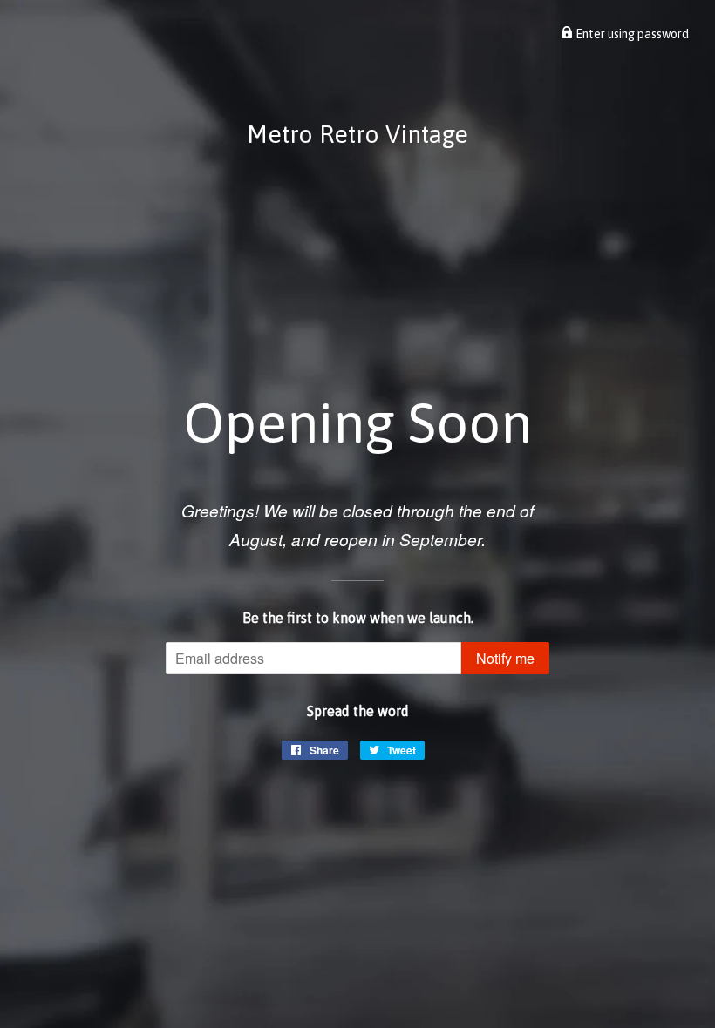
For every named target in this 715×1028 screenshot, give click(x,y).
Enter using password (631, 34)
